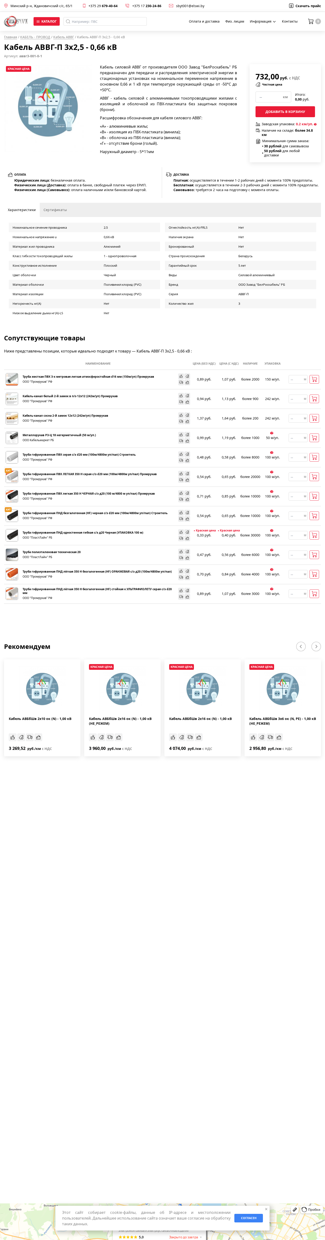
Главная (10, 37)
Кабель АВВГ (63, 37)
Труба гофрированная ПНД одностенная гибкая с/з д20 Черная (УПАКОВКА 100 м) (83, 533)
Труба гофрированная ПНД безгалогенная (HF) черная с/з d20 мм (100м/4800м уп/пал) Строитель (95, 513)
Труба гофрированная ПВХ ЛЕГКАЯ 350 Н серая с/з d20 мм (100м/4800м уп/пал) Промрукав (90, 474)
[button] (301, 646)
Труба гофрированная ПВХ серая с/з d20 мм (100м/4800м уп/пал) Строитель (79, 455)
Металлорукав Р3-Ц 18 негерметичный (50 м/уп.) (59, 435)
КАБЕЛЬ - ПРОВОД (35, 37)
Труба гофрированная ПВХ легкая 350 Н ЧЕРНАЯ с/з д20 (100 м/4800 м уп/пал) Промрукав (89, 494)
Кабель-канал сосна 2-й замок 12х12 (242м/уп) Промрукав (65, 416)
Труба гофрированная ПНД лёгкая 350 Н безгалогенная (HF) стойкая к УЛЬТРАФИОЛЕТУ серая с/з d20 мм (97, 591)
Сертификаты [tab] (55, 209)
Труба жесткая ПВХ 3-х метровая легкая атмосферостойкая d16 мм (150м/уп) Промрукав (88, 377)
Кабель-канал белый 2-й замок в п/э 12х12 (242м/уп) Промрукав (70, 396)
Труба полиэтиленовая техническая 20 (52, 552)
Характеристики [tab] (22, 209)
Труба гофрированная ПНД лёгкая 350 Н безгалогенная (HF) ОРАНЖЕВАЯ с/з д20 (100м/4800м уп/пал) (97, 572)
